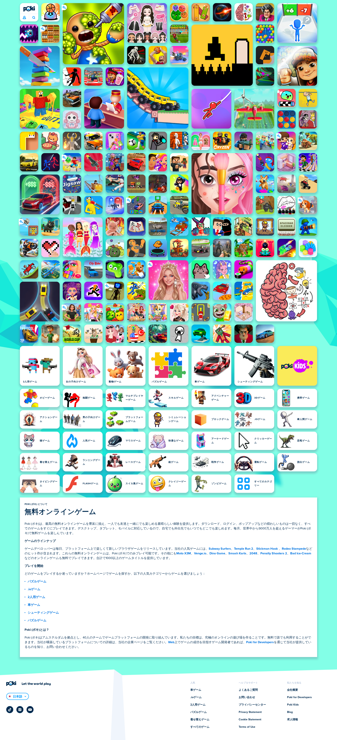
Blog (290, 712)
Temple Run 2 (243, 548)
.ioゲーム (34, 589)
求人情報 (292, 719)
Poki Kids (293, 704)
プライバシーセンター (252, 704)
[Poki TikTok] (9, 709)
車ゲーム (34, 604)
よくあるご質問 (248, 690)
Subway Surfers (220, 548)
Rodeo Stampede (294, 548)
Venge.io (200, 553)
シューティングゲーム (43, 612)
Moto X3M (183, 553)
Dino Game (217, 553)
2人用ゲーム (36, 597)
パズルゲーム (37, 581)
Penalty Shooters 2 (273, 553)
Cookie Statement (250, 719)
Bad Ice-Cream (300, 553)
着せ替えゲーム (199, 719)
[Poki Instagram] (19, 709)
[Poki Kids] (297, 366)
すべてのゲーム (199, 727)
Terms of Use (247, 727)
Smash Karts (237, 553)
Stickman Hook (267, 548)
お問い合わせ (247, 697)
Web (171, 642)
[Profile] (24, 17)
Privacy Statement (250, 712)
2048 (253, 553)
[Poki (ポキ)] (29, 8)
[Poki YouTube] (30, 709)
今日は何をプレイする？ (33, 17)
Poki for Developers (260, 642)
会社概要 (292, 690)
